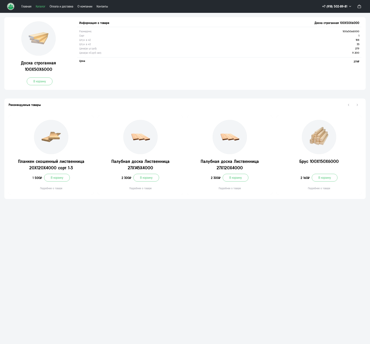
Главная (26, 6)
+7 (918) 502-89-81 (334, 6)
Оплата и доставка (61, 6)
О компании (85, 6)
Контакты (102, 6)
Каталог (40, 6)
